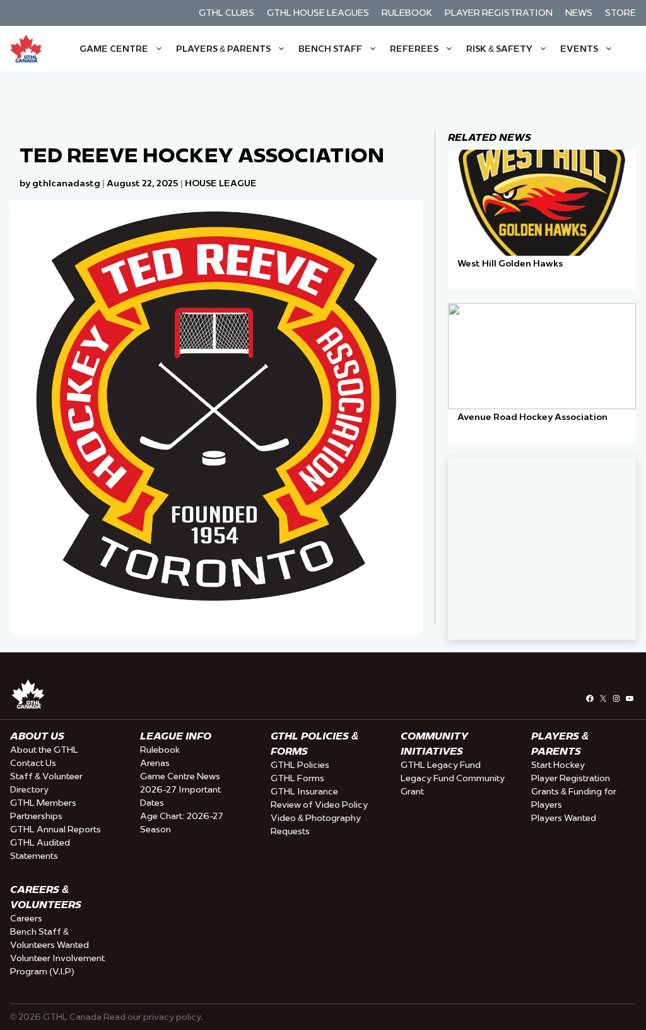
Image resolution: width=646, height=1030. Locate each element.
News (578, 12)
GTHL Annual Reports (55, 829)
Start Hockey (558, 764)
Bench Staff (330, 48)
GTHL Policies (300, 764)
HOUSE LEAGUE (221, 183)
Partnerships (36, 816)
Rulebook (407, 12)
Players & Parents (223, 48)
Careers (26, 918)
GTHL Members (43, 802)
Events (579, 48)
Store (620, 12)
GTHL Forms (297, 778)
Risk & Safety (499, 48)
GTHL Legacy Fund (441, 764)
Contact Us (33, 763)
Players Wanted (563, 817)
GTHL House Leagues (318, 12)
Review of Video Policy (319, 804)
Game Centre (113, 48)
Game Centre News (180, 776)
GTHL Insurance (304, 791)
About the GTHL (44, 749)
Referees (414, 48)
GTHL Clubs (226, 12)
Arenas (155, 763)
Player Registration (499, 12)
